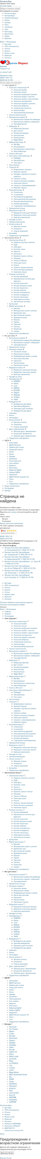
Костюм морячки (20, 290)
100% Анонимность (12, 46)
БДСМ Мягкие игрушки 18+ (19, 477)
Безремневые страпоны (23, 169)
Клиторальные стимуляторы (24, 149)
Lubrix (11, 1070)
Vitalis (16, 399)
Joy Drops (12, 1058)
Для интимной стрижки (22, 315)
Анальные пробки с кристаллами (26, 99)
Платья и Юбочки (20, 260)
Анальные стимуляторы (18, 87)
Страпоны (13, 167)
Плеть (11, 479)
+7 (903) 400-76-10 (25, 554)
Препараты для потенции (23, 408)
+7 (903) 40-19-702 (27, 559)
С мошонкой (18, 194)
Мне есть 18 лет (7, 1153)
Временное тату (20, 313)
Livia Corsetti (13, 1093)
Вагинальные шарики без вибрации (27, 119)
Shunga (12, 1049)
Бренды (7, 490)
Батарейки (13, 233)
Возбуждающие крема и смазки (25, 356)
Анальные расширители (23, 101)
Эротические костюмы (22, 301)
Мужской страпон (20, 172)
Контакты (8, 57)
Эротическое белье (16, 240)
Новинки (8, 614)
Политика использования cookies (12, 604)
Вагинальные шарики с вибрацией (26, 121)
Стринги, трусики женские (23, 267)
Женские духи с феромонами (25, 431)
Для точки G (18, 131)
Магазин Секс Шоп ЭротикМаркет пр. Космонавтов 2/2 (17, 548)
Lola (10, 1065)
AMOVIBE (12, 1097)
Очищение (18, 228)
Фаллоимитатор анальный (23, 112)
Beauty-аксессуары (16, 306)
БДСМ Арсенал (14, 445)
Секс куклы (18, 162)
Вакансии (8, 55)
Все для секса (10, 871)
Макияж (16, 319)
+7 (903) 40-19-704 (12, 563)
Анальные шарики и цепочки (24, 103)
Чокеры (16, 331)
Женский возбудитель (22, 406)
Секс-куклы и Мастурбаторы (20, 156)
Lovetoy (12, 1068)
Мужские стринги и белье (23, 256)
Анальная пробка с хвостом (24, 96)
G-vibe (11, 1033)
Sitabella (17, 395)
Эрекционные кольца (17, 208)
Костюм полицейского (22, 292)
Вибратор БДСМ (15, 470)
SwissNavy (13, 1084)
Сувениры (13, 413)
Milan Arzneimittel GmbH (18, 1074)
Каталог (7, 590)
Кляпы (11, 452)
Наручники (13, 474)
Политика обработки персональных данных (16, 602)
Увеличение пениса (21, 365)
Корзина (3, 66)
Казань (7, 20)
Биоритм (12, 1088)
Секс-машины (14, 165)
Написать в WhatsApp (13, 1123)
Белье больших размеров (23, 269)
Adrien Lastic (13, 1056)
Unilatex (16, 397)
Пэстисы (17, 326)
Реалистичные (19, 137)
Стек (11, 481)
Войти (2, 42)
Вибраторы (13, 126)
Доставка (8, 44)
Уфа (6, 29)
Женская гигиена (20, 226)
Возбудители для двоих (22, 404)
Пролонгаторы (19, 363)
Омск (6, 24)
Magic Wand (18, 140)
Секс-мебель (14, 463)
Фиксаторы (13, 467)
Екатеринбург (10, 15)
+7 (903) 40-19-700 (27, 550)
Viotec (11, 1047)
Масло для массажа (21, 358)
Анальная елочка (20, 92)
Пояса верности (15, 461)
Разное (16, 265)
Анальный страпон (21, 183)
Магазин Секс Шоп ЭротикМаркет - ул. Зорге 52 (22, 561)
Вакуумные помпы (16, 210)
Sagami (16, 392)
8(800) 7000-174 (6, 77)
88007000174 (14, 1129)
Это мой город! (5, 6)
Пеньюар (17, 258)
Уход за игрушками (21, 231)
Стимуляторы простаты (22, 108)
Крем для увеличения (22, 217)
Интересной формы (21, 133)
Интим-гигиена (15, 224)
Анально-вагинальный (17, 115)
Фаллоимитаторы (16, 190)
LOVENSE (12, 1102)
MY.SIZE (17, 390)
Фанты (11, 415)
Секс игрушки (10, 618)
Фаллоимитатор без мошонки (25, 199)
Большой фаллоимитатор (23, 201)
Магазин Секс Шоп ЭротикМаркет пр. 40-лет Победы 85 (17, 567)
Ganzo (16, 383)
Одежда (12, 456)
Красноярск (9, 34)
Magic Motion (14, 1072)
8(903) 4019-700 (6, 538)
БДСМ (7, 978)
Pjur (10, 1077)
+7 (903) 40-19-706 (26, 577)
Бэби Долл (18, 247)
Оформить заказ (6, 75)
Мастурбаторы (19, 160)
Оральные (17, 360)
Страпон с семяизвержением (25, 185)
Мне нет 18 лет (5, 1158)
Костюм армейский (21, 276)
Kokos (11, 1054)
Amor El (12, 1095)
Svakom (12, 1040)
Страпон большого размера (24, 181)
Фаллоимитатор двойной (23, 197)
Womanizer (13, 1038)
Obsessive (13, 1086)
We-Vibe (17, 144)
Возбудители (14, 401)
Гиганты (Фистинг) (16, 153)
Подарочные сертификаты (19, 235)
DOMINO (17, 381)
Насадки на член (15, 219)
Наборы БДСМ (14, 472)
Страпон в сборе (20, 178)
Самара (7, 22)
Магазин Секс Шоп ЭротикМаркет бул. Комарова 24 (17, 553)
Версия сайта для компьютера (11, 523)
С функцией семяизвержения (25, 206)
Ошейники (13, 458)
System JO (13, 1052)
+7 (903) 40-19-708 (25, 573)
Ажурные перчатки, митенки (24, 242)
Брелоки (17, 308)
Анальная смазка (20, 351)
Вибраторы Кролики (21, 128)
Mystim (11, 1031)
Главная (8, 611)
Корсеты (17, 251)
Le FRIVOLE (13, 1063)
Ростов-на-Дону (6, 1)
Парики (16, 322)
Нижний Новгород (11, 18)
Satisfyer (12, 1043)
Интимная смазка (16, 349)
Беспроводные (19, 146)
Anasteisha (13, 1099)
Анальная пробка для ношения (25, 94)
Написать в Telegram (12, 1126)
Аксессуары (13, 442)
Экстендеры (13, 417)
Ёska (11, 1090)
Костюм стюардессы (21, 294)
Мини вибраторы (20, 151)
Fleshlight (17, 158)
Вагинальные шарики (17, 117)
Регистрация (11, 42)
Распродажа (9, 488)
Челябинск (9, 27)
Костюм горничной (21, 283)
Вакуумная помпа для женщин (25, 212)
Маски (11, 454)
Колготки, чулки (19, 249)
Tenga (11, 1081)
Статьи (7, 592)
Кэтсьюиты (18, 253)
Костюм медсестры (21, 288)
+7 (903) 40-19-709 (28, 568)
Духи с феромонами (17, 429)
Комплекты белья (20, 272)
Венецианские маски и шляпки (25, 310)
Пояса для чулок (20, 263)
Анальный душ (19, 110)
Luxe (15, 386)
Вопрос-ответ (10, 53)
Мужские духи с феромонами (25, 436)
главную (14, 512)
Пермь (7, 36)
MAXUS (16, 388)
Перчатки (17, 324)
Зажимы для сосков (16, 447)
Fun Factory (13, 1029)
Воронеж (8, 38)
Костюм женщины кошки (23, 285)
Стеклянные (18, 192)
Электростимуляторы (17, 222)
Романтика (18, 329)
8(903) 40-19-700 (6, 80)
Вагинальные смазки (21, 354)
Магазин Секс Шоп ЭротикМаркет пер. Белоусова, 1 (17, 571)
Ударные (12, 465)
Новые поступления (12, 486)
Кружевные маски (20, 317)
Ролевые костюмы (16, 274)
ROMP (11, 1079)
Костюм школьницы (21, 297)
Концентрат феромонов (23, 433)
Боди (15, 244)
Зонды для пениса (16, 449)
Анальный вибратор (21, 105)
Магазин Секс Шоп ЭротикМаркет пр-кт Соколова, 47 (17, 576)
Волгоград (8, 31)
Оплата (7, 48)
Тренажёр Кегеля (20, 124)
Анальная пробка (20, 90)
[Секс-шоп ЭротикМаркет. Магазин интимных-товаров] (14, 62)
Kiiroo (11, 1061)
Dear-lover (13, 1027)
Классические (19, 135)
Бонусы (7, 51)
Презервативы (14, 379)
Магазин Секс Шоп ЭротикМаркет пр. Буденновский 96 (17, 558)
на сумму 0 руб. (6, 72)
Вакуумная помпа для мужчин (25, 215)
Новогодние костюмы (22, 299)
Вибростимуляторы (16, 142)
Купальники (13, 304)
